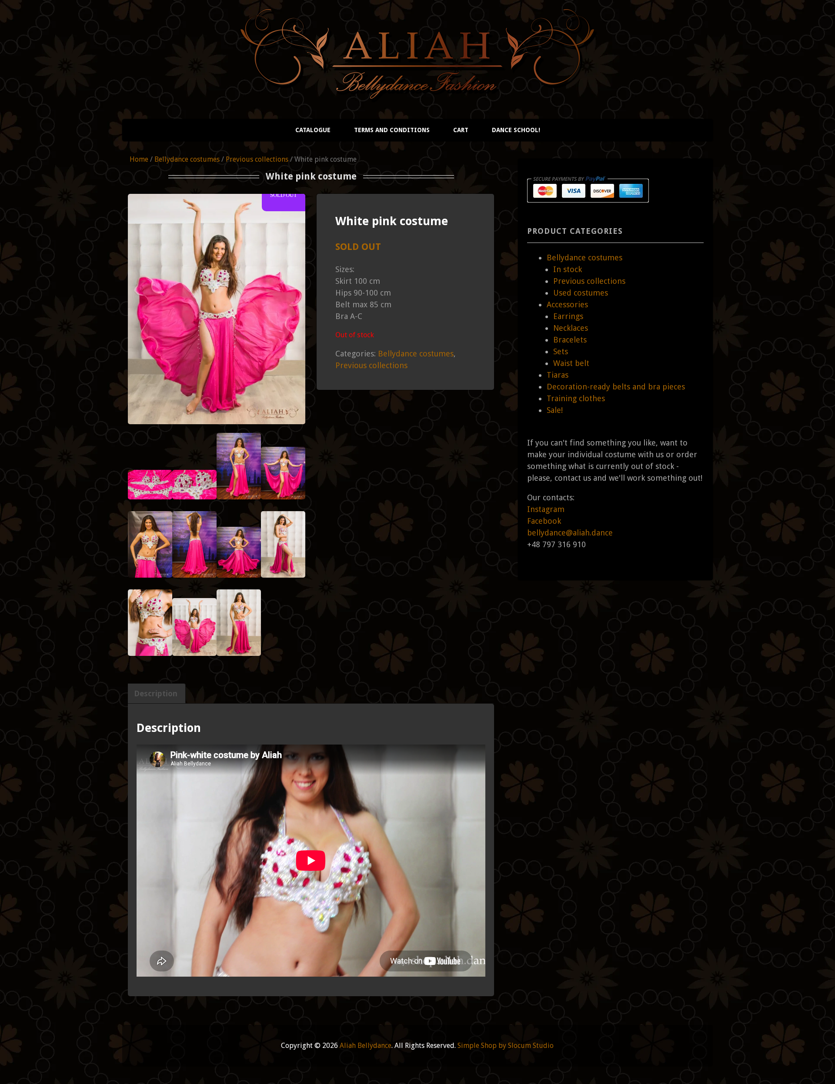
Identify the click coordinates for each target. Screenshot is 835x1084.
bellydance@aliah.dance (570, 532)
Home (139, 159)
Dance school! (516, 129)
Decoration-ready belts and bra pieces (616, 386)
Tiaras (557, 374)
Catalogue (313, 129)
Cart (460, 129)
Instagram (545, 509)
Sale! (555, 410)
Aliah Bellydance (365, 1045)
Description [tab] (155, 693)
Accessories (567, 304)
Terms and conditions (392, 129)
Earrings (568, 316)
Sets (560, 351)
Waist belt (571, 363)
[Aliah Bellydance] (417, 91)
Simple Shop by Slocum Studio (506, 1045)
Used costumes (580, 292)
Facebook (544, 520)
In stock (567, 269)
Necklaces (570, 328)
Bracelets (570, 339)
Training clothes (576, 398)
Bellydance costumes (187, 159)
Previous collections (257, 159)
